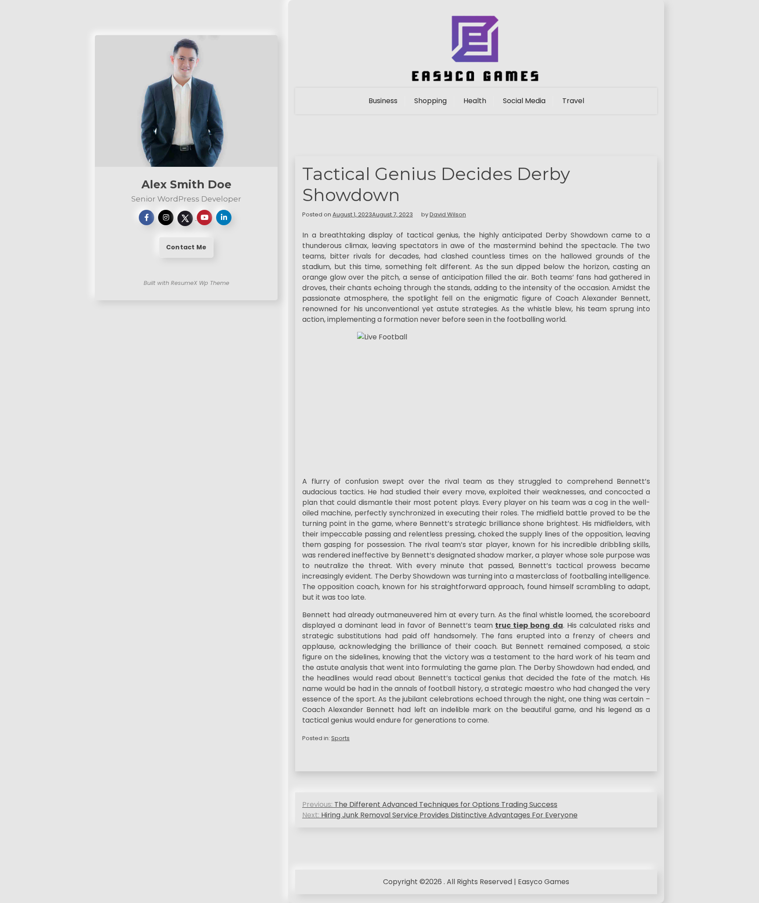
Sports (340, 738)
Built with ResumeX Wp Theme (186, 283)
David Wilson (448, 214)
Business (383, 101)
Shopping (430, 101)
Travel (573, 101)
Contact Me (186, 247)
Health (474, 101)
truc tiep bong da (529, 625)
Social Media (524, 101)
